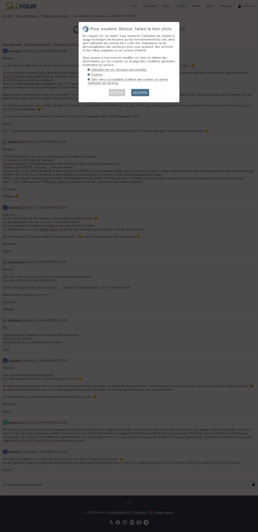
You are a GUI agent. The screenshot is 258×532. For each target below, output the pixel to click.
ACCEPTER (140, 92)
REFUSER (117, 92)
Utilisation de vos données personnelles (119, 69)
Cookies (97, 74)
